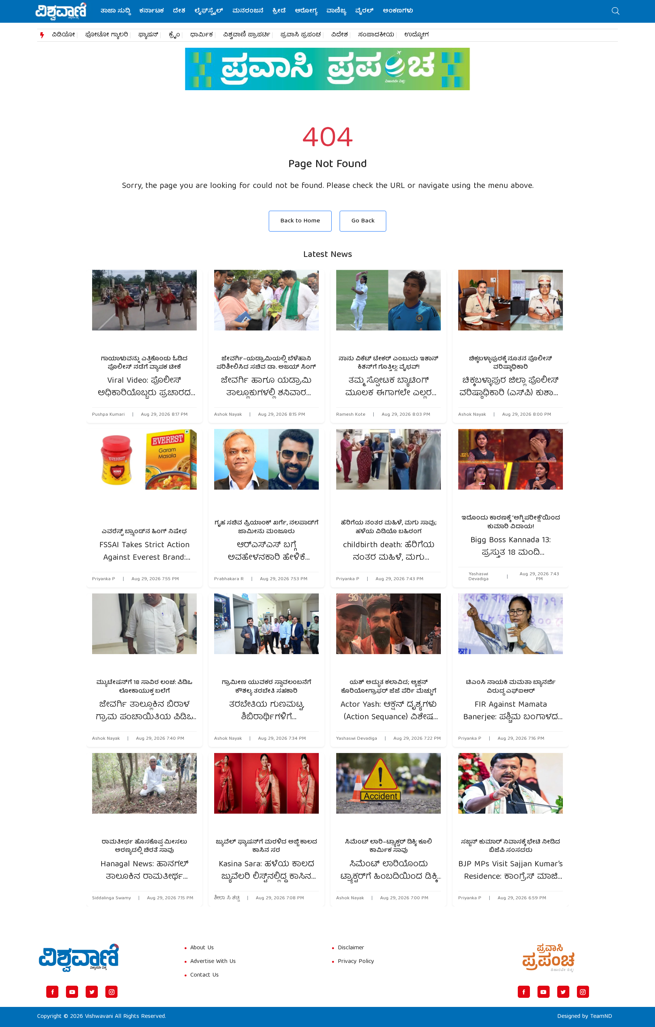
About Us (202, 948)
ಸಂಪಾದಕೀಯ (376, 35)
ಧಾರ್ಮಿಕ (201, 35)
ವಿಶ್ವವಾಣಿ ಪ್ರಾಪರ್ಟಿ (246, 35)
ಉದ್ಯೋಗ (416, 35)
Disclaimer (351, 948)
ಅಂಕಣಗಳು (398, 11)
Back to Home (300, 221)
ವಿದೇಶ (339, 35)
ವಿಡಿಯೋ (63, 35)
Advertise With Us (213, 962)
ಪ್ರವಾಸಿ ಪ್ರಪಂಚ (300, 35)
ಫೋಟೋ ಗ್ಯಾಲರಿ (106, 35)
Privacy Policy (356, 962)
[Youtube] (72, 991)
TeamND (601, 1016)
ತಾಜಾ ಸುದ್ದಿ (115, 11)
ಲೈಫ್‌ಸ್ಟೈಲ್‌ (208, 11)
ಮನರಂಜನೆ (247, 11)
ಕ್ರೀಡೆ (279, 11)
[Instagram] (111, 991)
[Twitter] (91, 991)
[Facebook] (52, 991)
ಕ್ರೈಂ (174, 35)
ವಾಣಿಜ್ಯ (336, 11)
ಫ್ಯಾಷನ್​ (148, 35)
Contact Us (204, 975)
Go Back (363, 221)
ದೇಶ (179, 11)
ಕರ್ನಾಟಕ (151, 11)
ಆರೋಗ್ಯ (306, 11)
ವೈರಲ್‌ (364, 11)
